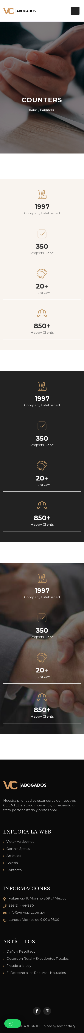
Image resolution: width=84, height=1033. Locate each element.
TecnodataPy (66, 1026)
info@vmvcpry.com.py (27, 912)
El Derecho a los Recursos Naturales (36, 973)
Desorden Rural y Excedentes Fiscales (37, 958)
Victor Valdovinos (20, 842)
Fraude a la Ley (18, 966)
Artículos (13, 856)
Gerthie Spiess (18, 849)
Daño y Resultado (21, 951)
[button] (12, 1023)
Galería (12, 863)
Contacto (14, 870)
